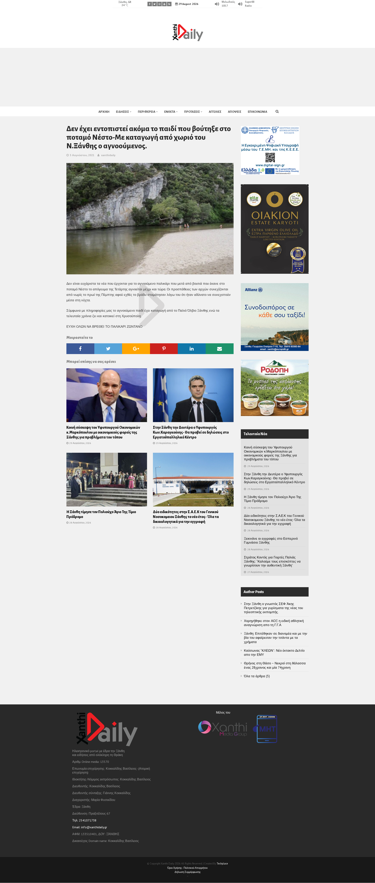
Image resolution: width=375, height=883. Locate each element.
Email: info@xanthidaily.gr (89, 827)
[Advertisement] (187, 77)
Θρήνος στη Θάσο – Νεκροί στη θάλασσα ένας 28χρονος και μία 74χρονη (275, 665)
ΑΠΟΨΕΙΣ (234, 111)
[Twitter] (154, 4)
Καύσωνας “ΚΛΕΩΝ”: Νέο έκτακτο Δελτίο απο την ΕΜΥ (274, 652)
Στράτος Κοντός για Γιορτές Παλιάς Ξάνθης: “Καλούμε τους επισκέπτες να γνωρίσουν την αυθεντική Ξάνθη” (272, 561)
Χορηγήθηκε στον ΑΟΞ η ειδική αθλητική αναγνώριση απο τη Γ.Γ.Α (274, 623)
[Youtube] (164, 4)
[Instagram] (159, 4)
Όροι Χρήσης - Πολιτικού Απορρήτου (187, 868)
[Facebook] (149, 4)
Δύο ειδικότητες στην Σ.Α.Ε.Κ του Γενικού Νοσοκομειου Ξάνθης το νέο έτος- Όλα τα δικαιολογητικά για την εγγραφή (186, 517)
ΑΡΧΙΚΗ (103, 111)
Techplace (222, 863)
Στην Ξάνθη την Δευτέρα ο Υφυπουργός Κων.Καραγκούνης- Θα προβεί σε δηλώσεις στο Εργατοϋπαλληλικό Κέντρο (191, 432)
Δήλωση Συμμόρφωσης (188, 872)
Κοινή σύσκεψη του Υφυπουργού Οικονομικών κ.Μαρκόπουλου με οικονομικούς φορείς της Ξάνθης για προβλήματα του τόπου (103, 432)
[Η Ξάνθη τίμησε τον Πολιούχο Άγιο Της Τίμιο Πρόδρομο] (106, 481)
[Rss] (169, 4)
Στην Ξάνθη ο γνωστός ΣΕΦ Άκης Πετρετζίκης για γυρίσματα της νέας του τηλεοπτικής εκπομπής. (273, 608)
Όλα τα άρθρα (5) (257, 676)
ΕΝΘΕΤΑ (169, 111)
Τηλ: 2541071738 (84, 820)
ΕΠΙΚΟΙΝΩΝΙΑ (257, 111)
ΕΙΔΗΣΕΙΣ (122, 111)
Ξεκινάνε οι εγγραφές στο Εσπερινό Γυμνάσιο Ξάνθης (271, 540)
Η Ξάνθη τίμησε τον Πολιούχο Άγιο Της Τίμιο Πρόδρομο (272, 499)
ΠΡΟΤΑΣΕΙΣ (192, 111)
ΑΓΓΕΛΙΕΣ (215, 111)
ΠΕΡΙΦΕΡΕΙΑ (146, 111)
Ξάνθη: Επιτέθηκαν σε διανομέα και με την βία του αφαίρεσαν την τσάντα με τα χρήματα (275, 637)
